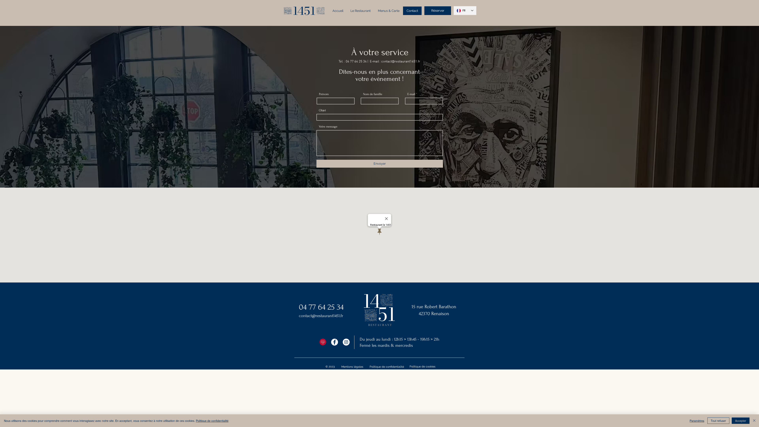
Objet (322, 110)
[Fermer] (754, 421)
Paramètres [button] (697, 421)
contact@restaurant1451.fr (400, 62)
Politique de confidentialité (212, 421)
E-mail (411, 94)
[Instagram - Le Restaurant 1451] (346, 342)
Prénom (324, 94)
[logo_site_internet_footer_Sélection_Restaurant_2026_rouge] (322, 342)
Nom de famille (372, 94)
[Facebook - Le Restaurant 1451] (334, 342)
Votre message (328, 126)
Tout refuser (718, 421)
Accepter (740, 421)
